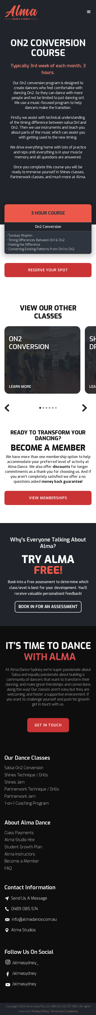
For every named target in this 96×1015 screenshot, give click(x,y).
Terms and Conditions (64, 1011)
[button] (87, 12)
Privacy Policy (40, 1011)
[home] (21, 12)
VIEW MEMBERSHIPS (48, 498)
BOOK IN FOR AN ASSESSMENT (48, 606)
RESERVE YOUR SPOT (48, 270)
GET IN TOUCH (48, 725)
